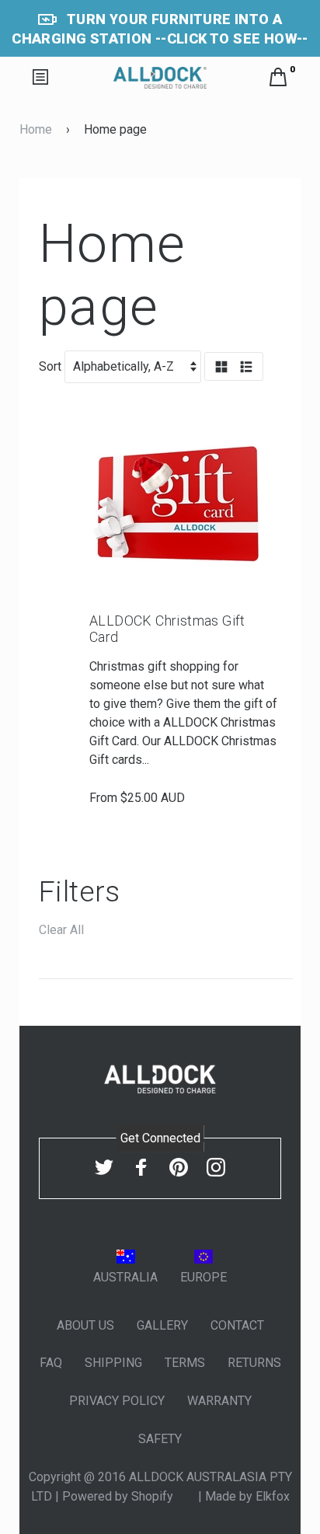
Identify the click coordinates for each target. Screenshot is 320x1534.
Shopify (153, 1496)
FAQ (51, 1362)
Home (35, 129)
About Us (85, 1325)
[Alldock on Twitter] (104, 1166)
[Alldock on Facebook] (141, 1166)
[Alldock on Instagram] (216, 1166)
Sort (50, 366)
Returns (254, 1362)
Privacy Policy (117, 1400)
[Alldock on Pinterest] (178, 1166)
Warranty (219, 1400)
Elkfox (273, 1496)
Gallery (162, 1325)
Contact (237, 1325)
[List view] (246, 368)
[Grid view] (221, 368)
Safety (160, 1438)
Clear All (61, 929)
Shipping (113, 1362)
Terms (185, 1362)
